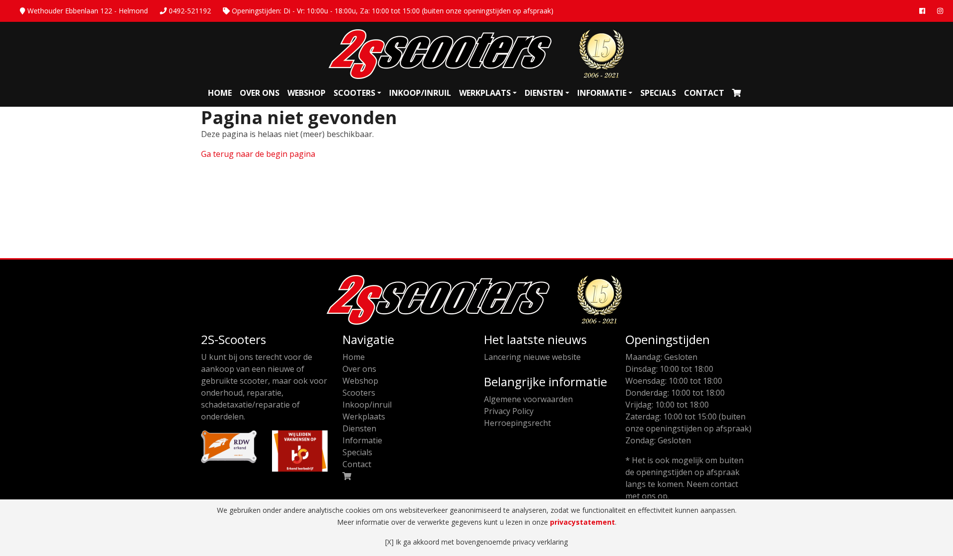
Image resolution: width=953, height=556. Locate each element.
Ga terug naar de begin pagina (258, 153)
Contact (704, 92)
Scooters (354, 92)
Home (220, 92)
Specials (658, 92)
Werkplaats (485, 92)
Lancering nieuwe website (532, 356)
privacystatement (582, 522)
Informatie (601, 92)
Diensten (544, 92)
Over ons (259, 92)
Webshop (306, 92)
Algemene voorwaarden (528, 399)
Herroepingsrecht (517, 422)
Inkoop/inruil (420, 92)
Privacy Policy (509, 411)
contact (724, 484)
